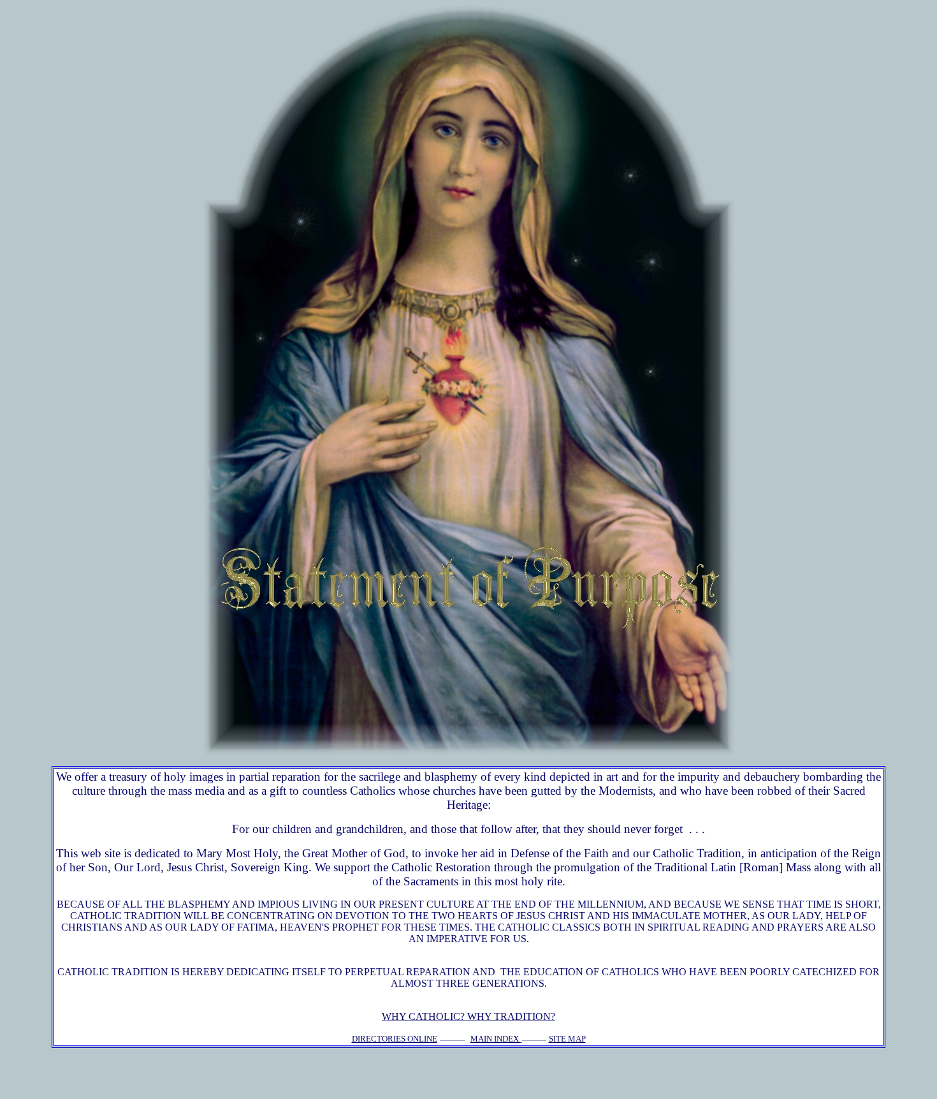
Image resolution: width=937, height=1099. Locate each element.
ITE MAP (569, 1039)
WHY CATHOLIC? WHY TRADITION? (468, 1016)
